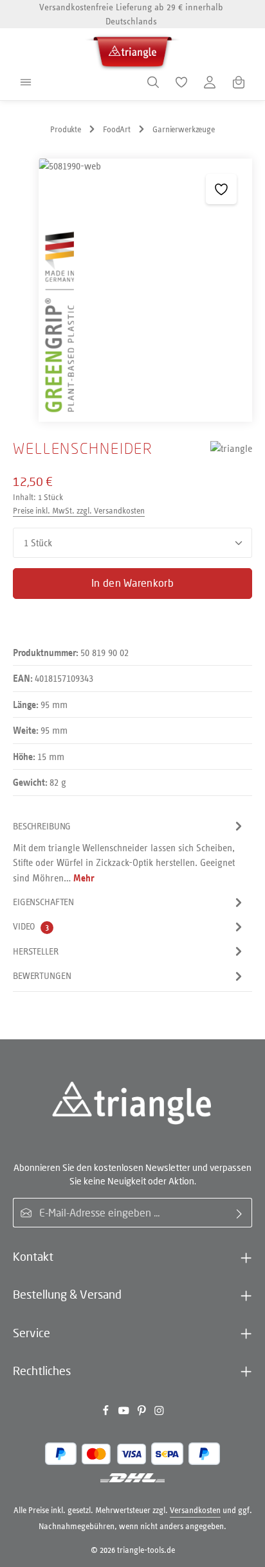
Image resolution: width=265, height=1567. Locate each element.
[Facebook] (106, 1412)
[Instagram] (159, 1412)
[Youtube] (124, 1412)
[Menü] (26, 82)
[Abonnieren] (239, 1212)
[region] (132, 290)
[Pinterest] (142, 1412)
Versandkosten (195, 1510)
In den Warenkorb (132, 583)
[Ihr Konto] (210, 82)
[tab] (129, 852)
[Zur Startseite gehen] (132, 49)
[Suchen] (153, 82)
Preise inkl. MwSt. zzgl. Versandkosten (79, 510)
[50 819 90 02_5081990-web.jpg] (145, 290)
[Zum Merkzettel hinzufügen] (221, 189)
